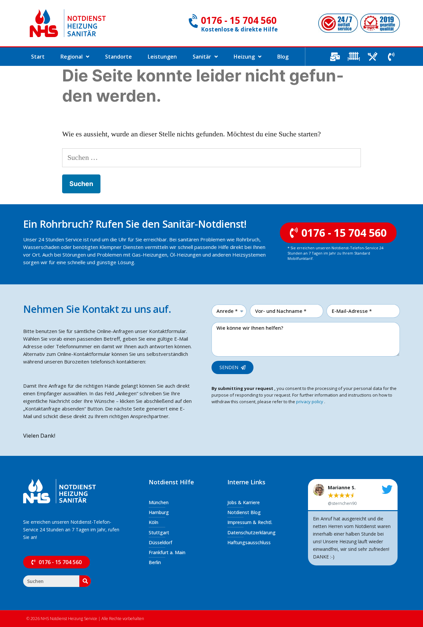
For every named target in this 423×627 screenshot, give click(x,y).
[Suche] (85, 581)
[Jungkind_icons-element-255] (353, 56)
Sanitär (202, 56)
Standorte (118, 56)
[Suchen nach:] (211, 157)
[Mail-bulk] (334, 56)
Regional (71, 56)
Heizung (244, 56)
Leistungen (162, 56)
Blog (282, 56)
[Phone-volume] (391, 56)
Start (38, 56)
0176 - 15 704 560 (239, 20)
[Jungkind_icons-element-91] (372, 56)
